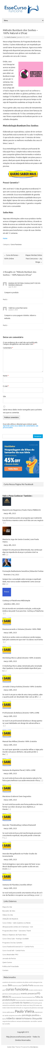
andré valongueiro (34, 982)
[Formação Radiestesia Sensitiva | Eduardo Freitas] (23, 563)
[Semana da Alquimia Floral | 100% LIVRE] (23, 763)
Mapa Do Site (7, 907)
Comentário (8, 348)
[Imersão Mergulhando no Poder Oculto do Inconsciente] (23, 846)
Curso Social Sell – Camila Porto (13, 950)
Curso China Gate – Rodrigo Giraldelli (15, 938)
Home (5, 238)
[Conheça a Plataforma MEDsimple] (23, 593)
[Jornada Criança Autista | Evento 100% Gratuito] (23, 679)
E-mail (6, 386)
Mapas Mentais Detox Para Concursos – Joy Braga (34, 258)
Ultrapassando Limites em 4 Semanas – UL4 (17, 927)
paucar (12, 1012)
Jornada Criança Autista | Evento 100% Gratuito (22, 687)
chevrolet (36, 985)
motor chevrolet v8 (12, 1007)
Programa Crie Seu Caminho (12, 943)
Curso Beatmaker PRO (10, 954)
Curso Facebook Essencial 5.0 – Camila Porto (18, 946)
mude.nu (20, 1007)
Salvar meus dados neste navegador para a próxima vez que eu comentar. (22, 411)
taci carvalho (6, 1024)
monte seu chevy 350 (29, 1005)
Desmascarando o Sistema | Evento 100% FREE (21, 629)
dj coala (30, 990)
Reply (5, 299)
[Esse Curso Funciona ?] (23, 13)
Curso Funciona (16, 244)
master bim (19, 1005)
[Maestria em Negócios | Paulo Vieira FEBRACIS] (23, 502)
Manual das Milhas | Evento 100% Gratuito (19, 741)
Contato (5, 970)
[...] (4, 523)
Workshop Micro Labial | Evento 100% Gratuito (21, 658)
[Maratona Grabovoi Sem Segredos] (23, 789)
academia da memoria (9, 982)
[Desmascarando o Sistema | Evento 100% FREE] (23, 622)
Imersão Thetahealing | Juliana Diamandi (19, 825)
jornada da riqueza (21, 1003)
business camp (17, 985)
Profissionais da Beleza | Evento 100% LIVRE (20, 713)
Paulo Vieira (24, 1011)
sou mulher (34, 1021)
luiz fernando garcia (36, 1003)
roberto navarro (15, 1018)
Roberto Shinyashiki (33, 1018)
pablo (8, 1012)
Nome (6, 376)
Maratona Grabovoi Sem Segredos (16, 796)
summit (40, 1021)
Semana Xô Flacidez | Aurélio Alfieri (17, 885)
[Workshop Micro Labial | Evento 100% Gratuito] (23, 651)
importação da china (32, 1000)
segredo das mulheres (9, 1021)
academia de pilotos (22, 982)
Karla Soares (11, 37)
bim (10, 985)
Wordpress (34, 1047)
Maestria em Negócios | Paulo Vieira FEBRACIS (21, 510)
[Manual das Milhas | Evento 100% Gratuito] (23, 734)
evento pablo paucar (14, 994)
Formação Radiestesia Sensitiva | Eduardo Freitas (22, 571)
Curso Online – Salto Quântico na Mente (16, 923)
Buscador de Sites (8, 911)
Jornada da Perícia (9, 958)
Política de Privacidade (10, 966)
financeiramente (16, 997)
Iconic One (11, 1047)
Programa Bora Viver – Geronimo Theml (16, 931)
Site (4, 396)
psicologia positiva (30, 1015)
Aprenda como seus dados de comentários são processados (20, 426)
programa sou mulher (15, 1015)
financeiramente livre (28, 997)
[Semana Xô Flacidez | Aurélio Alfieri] (23, 877)
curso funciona (17, 989)
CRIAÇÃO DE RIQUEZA (10, 919)
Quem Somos (7, 962)
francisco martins (21, 1000)
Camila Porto (27, 985)
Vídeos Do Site (7, 915)
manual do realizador (8, 1005)
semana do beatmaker (23, 1021)
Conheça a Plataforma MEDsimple (16, 601)
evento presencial (29, 993)
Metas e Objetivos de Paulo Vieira (14, 935)
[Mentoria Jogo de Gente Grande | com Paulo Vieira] (23, 532)
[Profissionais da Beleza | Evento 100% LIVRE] (23, 705)
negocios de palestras (30, 1007)
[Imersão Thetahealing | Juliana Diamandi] (23, 818)
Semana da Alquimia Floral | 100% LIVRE (18, 770)
